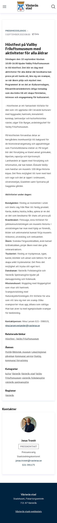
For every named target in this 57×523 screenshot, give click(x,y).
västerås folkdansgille (33, 377)
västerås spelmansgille (17, 382)
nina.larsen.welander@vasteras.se (22, 325)
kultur (8, 373)
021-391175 (28, 464)
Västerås (16, 373)
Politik (8, 351)
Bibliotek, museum (21, 351)
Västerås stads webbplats (28, 511)
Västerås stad (28, 373)
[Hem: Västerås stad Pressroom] (27, 7)
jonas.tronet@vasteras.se (29, 460)
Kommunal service (24, 356)
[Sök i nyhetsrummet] (53, 6)
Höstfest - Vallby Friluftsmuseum (22, 338)
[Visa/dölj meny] (4, 6)
